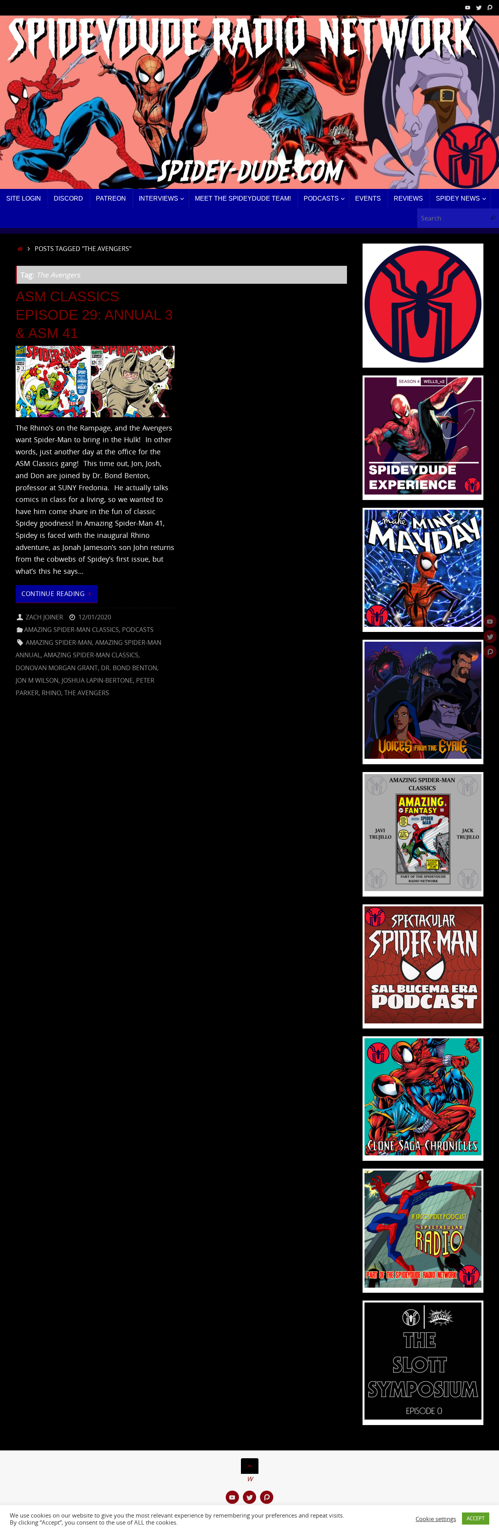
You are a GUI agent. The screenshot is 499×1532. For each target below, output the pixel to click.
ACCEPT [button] (476, 1518)
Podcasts (138, 629)
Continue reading (53, 593)
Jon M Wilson (37, 680)
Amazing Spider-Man (59, 642)
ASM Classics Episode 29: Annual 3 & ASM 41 (94, 314)
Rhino (51, 693)
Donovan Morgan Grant (57, 668)
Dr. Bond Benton (129, 668)
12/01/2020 (94, 617)
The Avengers (86, 693)
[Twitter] (478, 7)
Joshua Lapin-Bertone (97, 680)
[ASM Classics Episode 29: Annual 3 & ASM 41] (95, 381)
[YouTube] (467, 7)
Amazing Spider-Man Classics (71, 629)
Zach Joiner (44, 617)
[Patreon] (489, 7)
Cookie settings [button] (436, 1518)
